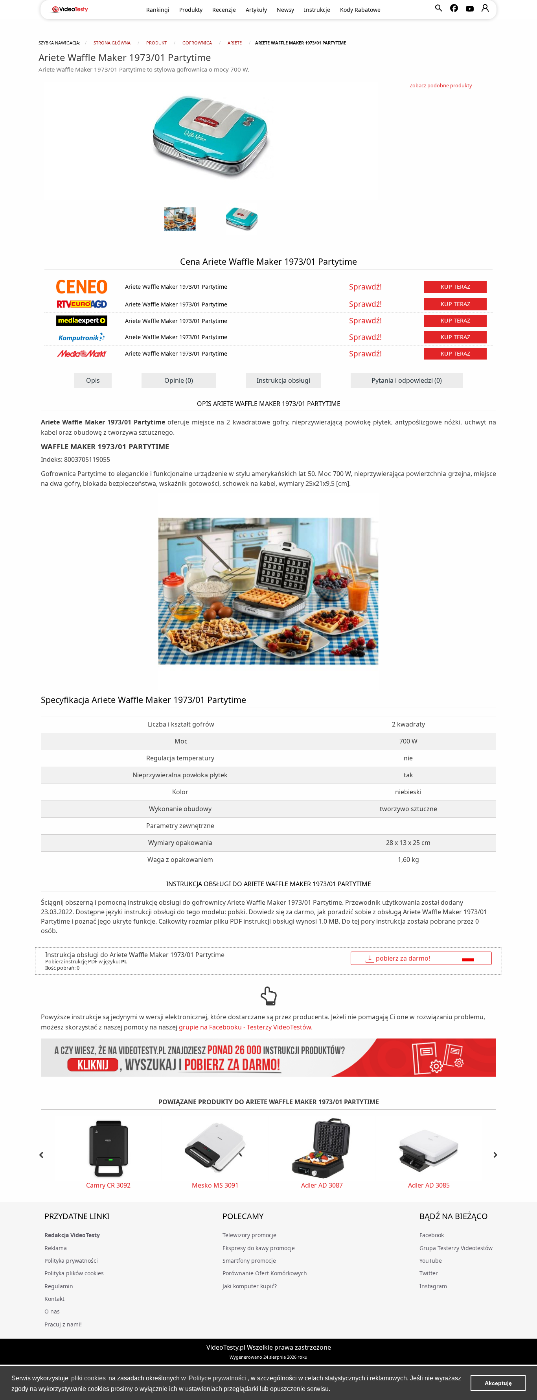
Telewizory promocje (249, 1235)
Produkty (190, 9)
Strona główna (112, 43)
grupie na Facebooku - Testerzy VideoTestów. (246, 1027)
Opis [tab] (93, 380)
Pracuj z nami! (63, 1324)
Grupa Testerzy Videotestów (456, 1248)
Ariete (235, 43)
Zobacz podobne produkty (441, 85)
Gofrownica (197, 43)
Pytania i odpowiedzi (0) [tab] (406, 380)
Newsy (285, 9)
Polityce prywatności (217, 1378)
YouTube (430, 1260)
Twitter (428, 1273)
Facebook (431, 1235)
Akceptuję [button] (498, 1383)
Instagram (433, 1286)
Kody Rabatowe (360, 9)
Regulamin (58, 1286)
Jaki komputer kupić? (250, 1286)
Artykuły (256, 9)
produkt (156, 43)
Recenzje (224, 9)
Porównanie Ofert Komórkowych (265, 1273)
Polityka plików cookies (74, 1273)
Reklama (55, 1248)
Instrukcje (317, 9)
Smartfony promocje (249, 1260)
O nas (52, 1311)
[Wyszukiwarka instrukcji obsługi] (268, 1057)
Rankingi (157, 9)
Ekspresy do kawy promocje (259, 1248)
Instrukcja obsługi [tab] (283, 380)
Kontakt (54, 1298)
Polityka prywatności (71, 1260)
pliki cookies (88, 1378)
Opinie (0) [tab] (178, 380)
